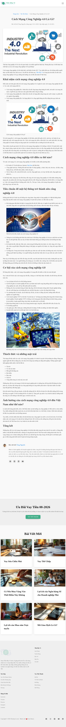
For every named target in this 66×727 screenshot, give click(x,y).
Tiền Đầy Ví (39, 72)
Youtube (3, 699)
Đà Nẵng (37, 682)
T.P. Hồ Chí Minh (39, 679)
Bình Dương (37, 685)
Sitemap (2, 687)
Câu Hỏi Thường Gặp (6, 679)
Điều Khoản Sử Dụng (6, 685)
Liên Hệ (36, 661)
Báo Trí (36, 656)
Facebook (3, 697)
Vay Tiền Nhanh (33, 516)
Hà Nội (36, 677)
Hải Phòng (37, 687)
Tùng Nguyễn (20, 445)
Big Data (29, 165)
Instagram (3, 704)
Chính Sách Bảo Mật (5, 682)
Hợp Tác (37, 659)
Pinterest (3, 702)
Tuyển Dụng (37, 653)
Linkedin (3, 707)
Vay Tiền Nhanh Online (6, 677)
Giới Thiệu (37, 651)
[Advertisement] (33, 486)
